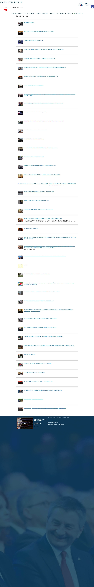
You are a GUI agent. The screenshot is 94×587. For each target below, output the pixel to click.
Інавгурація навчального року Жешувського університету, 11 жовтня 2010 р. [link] (40, 327)
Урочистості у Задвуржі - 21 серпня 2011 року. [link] (33, 399)
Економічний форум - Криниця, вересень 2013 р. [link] (34, 156)
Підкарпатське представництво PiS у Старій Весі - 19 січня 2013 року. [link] (38, 209)
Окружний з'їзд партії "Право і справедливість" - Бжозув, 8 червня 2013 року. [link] (40, 165)
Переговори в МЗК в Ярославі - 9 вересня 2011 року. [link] (34, 372)
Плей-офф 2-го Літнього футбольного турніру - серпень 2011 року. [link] (38, 363)
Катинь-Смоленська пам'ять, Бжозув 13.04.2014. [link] (34, 85)
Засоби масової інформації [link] (58, 13)
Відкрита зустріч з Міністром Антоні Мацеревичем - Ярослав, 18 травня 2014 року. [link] (41, 76)
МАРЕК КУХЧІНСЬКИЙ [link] (11, 2)
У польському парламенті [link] (29, 354)
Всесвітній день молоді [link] (29, 22)
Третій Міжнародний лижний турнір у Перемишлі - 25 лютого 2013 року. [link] (39, 191)
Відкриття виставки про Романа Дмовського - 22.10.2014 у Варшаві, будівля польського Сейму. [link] (44, 49)
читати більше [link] (36, 426)
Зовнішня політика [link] (42, 13)
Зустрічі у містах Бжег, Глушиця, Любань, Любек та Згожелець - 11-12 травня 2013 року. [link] (42, 174)
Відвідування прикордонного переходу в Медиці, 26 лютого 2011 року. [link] (39, 300)
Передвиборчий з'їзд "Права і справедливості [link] (33, 40)
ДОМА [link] (13, 13)
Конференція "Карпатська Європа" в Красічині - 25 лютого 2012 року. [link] (38, 381)
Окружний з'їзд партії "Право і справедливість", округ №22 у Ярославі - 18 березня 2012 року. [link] (43, 390)
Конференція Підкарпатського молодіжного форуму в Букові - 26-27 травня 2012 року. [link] (42, 291)
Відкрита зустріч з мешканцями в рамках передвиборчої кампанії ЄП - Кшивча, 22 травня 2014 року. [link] (45, 67)
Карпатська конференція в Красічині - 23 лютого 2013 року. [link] (36, 200)
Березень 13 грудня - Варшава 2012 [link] (31, 228)
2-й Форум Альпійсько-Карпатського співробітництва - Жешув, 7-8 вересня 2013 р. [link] (41, 147)
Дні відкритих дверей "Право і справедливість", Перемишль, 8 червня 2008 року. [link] (40, 318)
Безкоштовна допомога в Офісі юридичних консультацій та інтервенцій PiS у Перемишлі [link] (40, 422)
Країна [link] (33, 13)
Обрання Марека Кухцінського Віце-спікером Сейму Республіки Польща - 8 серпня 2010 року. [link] (43, 336)
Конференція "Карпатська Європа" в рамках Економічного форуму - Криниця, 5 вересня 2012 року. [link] (44, 256)
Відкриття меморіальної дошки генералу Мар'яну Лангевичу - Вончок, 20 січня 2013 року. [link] (43, 218)
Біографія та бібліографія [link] (22, 13)
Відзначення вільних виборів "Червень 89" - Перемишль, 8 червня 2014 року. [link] (39, 58)
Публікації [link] (70, 13)
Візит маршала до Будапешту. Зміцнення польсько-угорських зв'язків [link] (39, 31)
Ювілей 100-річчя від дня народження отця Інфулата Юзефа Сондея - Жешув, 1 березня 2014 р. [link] (43, 103)
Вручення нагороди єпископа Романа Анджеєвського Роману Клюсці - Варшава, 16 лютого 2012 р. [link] (45, 408)
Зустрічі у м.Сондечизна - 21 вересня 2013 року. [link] (34, 138)
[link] (92, 6)
